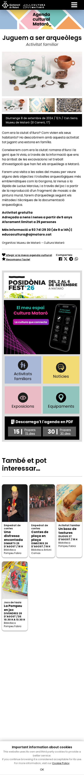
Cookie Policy (60, 763)
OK (42, 769)
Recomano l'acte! (18, 259)
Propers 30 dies (65, 431)
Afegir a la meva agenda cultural (28, 255)
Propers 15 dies (30, 431)
